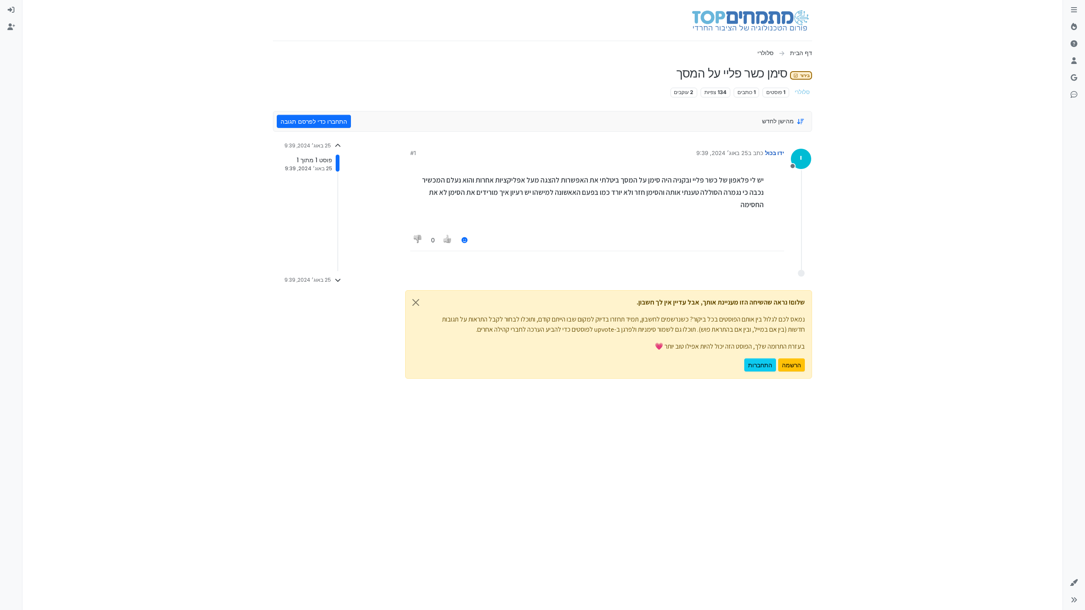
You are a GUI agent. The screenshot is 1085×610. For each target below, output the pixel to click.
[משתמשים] (1074, 61)
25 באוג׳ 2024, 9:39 (722, 153)
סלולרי (802, 92)
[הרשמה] (11, 27)
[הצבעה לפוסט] (448, 240)
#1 (413, 153)
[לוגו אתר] (750, 20)
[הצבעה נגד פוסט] (418, 240)
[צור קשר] (1074, 95)
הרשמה (791, 365)
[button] (1074, 583)
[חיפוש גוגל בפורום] (1074, 78)
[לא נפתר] (1074, 44)
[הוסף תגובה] (464, 240)
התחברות (760, 365)
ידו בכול (774, 153)
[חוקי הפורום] (1074, 10)
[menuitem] (11, 10)
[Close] (416, 302)
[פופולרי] (1074, 27)
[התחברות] (11, 10)
